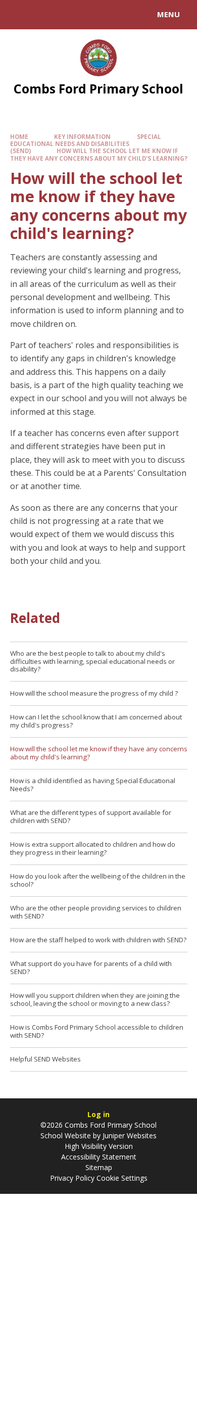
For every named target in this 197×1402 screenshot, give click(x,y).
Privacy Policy (72, 1178)
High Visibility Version (99, 1146)
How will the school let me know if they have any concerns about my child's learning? (98, 154)
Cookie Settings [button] (121, 1178)
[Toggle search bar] (19, 14)
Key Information (82, 136)
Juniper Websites (130, 1135)
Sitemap (98, 1167)
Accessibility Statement (98, 1157)
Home (19, 136)
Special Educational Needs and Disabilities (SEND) (85, 144)
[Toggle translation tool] (44, 14)
